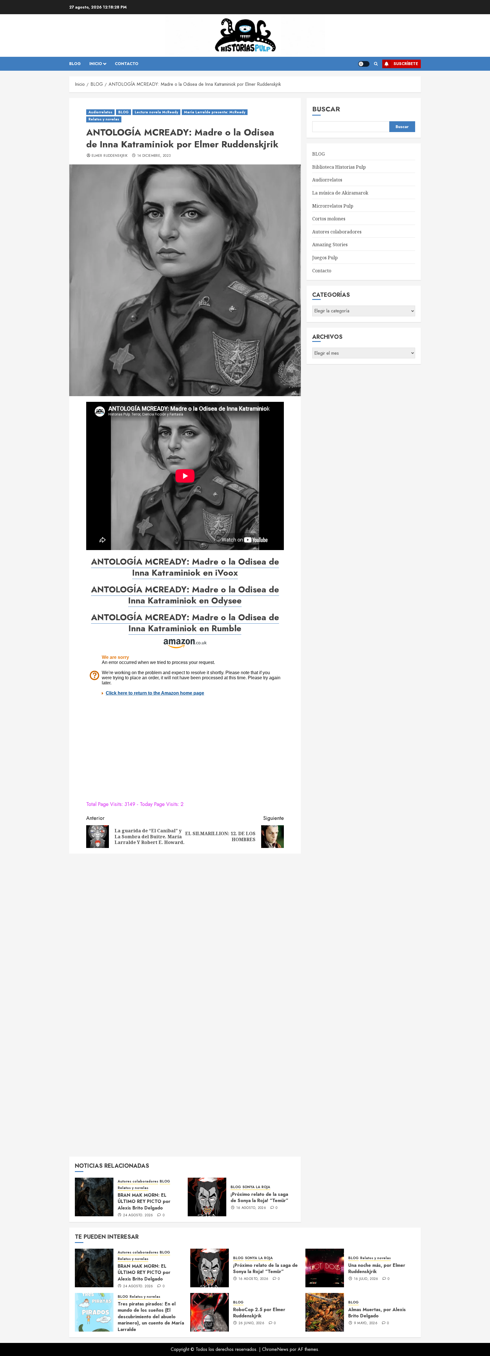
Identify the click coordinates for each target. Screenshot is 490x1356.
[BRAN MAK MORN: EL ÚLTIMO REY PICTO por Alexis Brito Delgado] (94, 1197)
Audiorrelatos (100, 112)
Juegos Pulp (325, 257)
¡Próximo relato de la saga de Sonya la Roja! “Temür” (259, 1197)
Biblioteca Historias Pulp (339, 167)
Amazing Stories (330, 244)
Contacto (321, 270)
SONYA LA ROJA (256, 1187)
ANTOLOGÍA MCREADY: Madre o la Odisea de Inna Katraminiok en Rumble (185, 622)
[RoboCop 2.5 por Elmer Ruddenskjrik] (209, 1312)
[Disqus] (185, 930)
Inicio (95, 63)
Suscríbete (406, 63)
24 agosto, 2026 (138, 1215)
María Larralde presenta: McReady (214, 112)
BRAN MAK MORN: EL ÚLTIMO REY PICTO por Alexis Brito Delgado (144, 1201)
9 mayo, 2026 (365, 1323)
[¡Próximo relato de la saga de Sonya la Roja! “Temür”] (207, 1197)
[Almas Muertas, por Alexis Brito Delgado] (324, 1312)
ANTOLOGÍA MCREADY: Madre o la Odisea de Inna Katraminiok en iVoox (185, 567)
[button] (375, 63)
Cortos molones (328, 219)
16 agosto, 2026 (251, 1208)
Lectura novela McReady (156, 112)
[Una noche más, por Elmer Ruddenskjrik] (324, 1268)
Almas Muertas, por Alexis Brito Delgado (377, 1312)
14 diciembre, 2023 (154, 156)
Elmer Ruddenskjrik (110, 156)
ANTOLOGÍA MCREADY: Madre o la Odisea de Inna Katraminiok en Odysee (185, 595)
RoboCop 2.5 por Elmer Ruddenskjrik (259, 1312)
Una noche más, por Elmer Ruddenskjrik (376, 1268)
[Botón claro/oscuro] (363, 64)
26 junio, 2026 (251, 1323)
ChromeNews (275, 1349)
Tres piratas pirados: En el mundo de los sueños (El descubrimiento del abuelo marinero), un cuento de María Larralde (151, 1317)
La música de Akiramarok (340, 193)
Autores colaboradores (138, 1181)
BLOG (75, 63)
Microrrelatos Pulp (332, 205)
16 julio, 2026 (366, 1279)
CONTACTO (126, 63)
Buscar (326, 109)
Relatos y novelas (103, 119)
